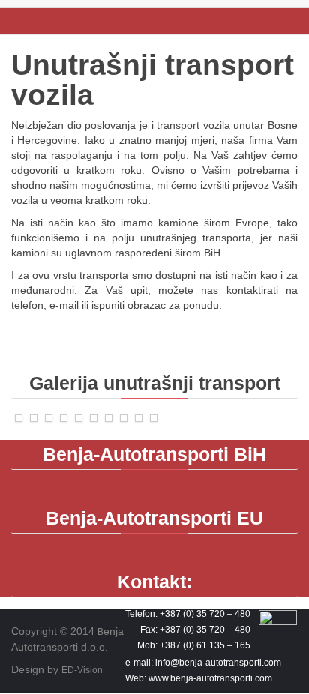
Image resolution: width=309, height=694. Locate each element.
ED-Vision (82, 670)
